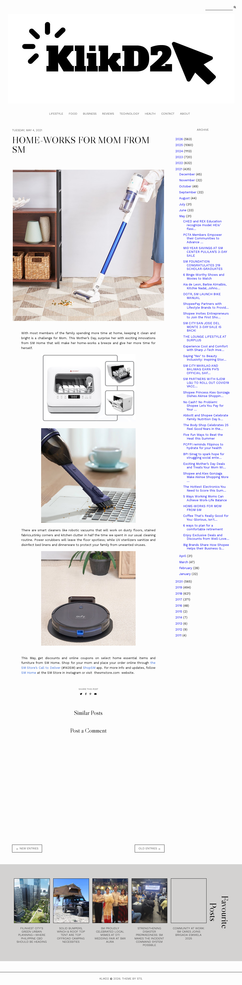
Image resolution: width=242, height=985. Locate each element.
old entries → (149, 848)
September (188, 192)
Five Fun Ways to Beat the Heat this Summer (203, 436)
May (182, 216)
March (184, 562)
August (185, 198)
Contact (167, 113)
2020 (179, 581)
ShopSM (89, 668)
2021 (179, 169)
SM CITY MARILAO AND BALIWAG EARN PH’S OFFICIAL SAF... (201, 369)
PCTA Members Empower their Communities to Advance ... (202, 238)
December (187, 174)
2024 (179, 151)
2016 (179, 605)
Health (150, 113)
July (182, 204)
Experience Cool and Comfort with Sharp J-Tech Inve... (205, 348)
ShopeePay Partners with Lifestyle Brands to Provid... (206, 305)
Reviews (108, 113)
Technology (129, 113)
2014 (179, 617)
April (183, 556)
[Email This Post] (95, 694)
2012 (179, 629)
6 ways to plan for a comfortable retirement (203, 527)
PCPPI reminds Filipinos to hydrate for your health (203, 446)
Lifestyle (56, 113)
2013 (179, 623)
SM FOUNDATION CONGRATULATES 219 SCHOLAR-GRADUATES (203, 265)
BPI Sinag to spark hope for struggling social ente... (203, 456)
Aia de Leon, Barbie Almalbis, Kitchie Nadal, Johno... (204, 286)
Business (89, 113)
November (187, 180)
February (186, 568)
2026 (179, 139)
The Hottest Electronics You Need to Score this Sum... (204, 488)
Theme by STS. (132, 978)
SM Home (29, 672)
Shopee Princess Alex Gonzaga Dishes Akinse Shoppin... (206, 394)
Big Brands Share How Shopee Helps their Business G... (206, 546)
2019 (179, 587)
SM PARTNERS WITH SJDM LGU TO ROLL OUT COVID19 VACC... (206, 382)
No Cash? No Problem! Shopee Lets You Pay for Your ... (203, 405)
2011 (178, 635)
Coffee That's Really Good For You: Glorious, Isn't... (206, 517)
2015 (179, 611)
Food (73, 113)
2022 (179, 163)
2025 (179, 145)
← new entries (27, 848)
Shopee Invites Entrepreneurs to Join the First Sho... (206, 315)
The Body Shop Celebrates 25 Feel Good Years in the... (206, 427)
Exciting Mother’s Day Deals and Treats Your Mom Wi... (204, 465)
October (185, 186)
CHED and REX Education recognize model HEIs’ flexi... (202, 225)
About (185, 113)
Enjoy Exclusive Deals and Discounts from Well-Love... (206, 537)
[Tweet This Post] (81, 694)
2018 (179, 593)
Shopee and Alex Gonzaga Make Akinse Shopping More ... (206, 477)
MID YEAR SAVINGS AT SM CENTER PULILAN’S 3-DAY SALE (205, 251)
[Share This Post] (85, 694)
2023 (179, 157)
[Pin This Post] (90, 694)
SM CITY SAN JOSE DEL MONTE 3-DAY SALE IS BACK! (202, 326)
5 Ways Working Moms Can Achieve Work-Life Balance (205, 498)
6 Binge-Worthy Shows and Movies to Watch (203, 276)
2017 (179, 599)
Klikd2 (104, 978)
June (183, 210)
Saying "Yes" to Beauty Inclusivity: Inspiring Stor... (204, 358)
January (185, 574)
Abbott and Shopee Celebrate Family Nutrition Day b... (205, 417)
